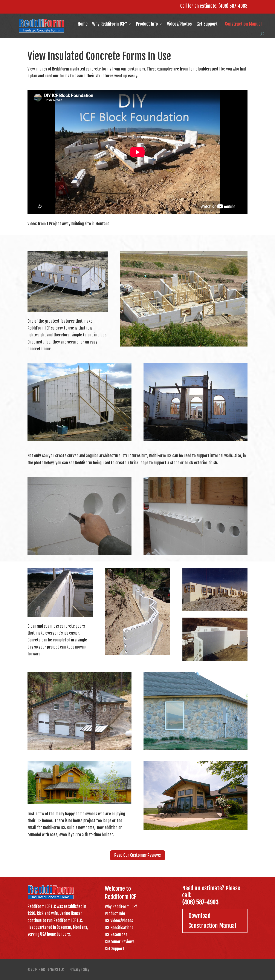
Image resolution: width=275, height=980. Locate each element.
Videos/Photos (179, 24)
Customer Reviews (119, 941)
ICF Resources (116, 934)
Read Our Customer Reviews (137, 855)
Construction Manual (243, 24)
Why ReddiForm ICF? (109, 24)
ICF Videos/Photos (119, 920)
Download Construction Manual (212, 920)
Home (82, 24)
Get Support (207, 24)
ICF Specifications (119, 927)
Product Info (147, 24)
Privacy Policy (79, 969)
